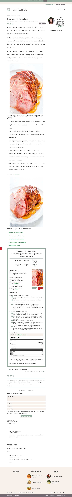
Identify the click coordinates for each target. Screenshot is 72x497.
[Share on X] (13, 24)
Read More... (60, 26)
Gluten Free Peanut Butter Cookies (18, 369)
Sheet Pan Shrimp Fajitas (37, 476)
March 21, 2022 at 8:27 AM (14, 432)
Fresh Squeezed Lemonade (56, 482)
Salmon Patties (36, 488)
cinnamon (16, 283)
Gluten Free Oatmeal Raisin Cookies (34, 371)
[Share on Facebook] (10, 24)
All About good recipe (22, 334)
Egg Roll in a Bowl (37, 482)
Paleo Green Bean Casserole (16, 239)
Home (8, 15)
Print (35, 288)
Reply (8, 426)
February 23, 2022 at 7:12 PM (12, 421)
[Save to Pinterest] (8, 24)
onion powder (17, 282)
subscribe (10, 413)
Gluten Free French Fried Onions (17, 236)
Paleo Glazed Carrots (14, 245)
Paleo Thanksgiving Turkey (16, 232)
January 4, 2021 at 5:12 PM (14, 457)
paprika (16, 289)
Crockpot (24, 125)
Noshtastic (17, 9)
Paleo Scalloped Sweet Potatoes (17, 242)
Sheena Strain (14, 431)
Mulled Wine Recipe (57, 476)
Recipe (42, 23)
